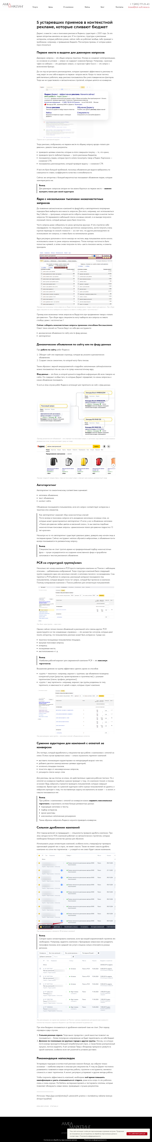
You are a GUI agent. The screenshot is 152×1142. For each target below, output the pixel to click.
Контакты (119, 7)
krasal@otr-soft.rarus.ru (138, 7)
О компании (68, 7)
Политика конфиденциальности (95, 1140)
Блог (102, 7)
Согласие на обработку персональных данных (60, 1140)
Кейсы (87, 7)
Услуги (35, 7)
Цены (50, 7)
